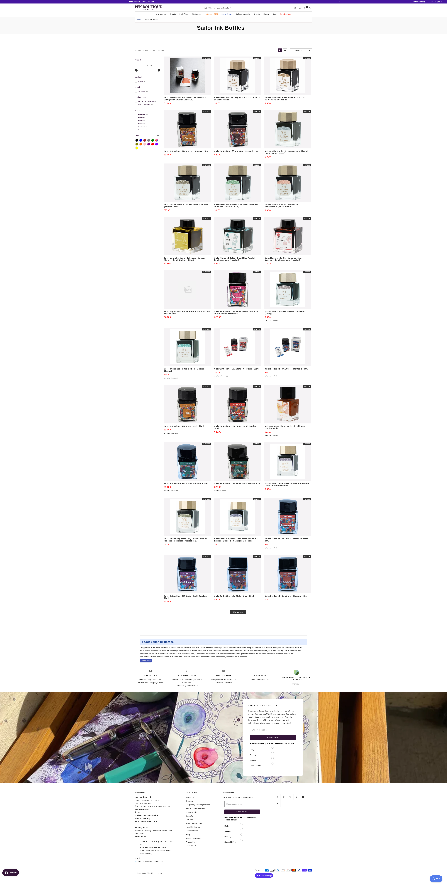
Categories (161, 14)
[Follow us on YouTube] (303, 797)
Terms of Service (193, 838)
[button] (294, 7)
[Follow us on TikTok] (277, 803)
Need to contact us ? (260, 679)
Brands (173, 14)
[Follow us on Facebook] (277, 797)
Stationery (196, 14)
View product (187, 78)
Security (189, 816)
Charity (257, 14)
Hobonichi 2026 (211, 14)
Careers (189, 801)
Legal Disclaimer (193, 827)
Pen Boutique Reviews (195, 808)
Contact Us (191, 845)
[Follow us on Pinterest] (296, 797)
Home (139, 19)
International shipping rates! (150, 682)
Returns (189, 819)
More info (297, 684)
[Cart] (305, 8)
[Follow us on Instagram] (290, 797)
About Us (190, 797)
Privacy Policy (191, 842)
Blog (274, 14)
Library (266, 14)
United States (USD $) (421, 2)
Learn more (170, 2)
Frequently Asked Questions (198, 804)
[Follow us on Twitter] (284, 797)
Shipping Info (191, 812)
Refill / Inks (183, 14)
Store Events (227, 14)
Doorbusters (285, 14)
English (437, 2)
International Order (194, 823)
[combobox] (229, 7)
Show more (238, 612)
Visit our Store (192, 831)
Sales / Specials (243, 14)
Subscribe (273, 738)
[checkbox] (136, 140)
